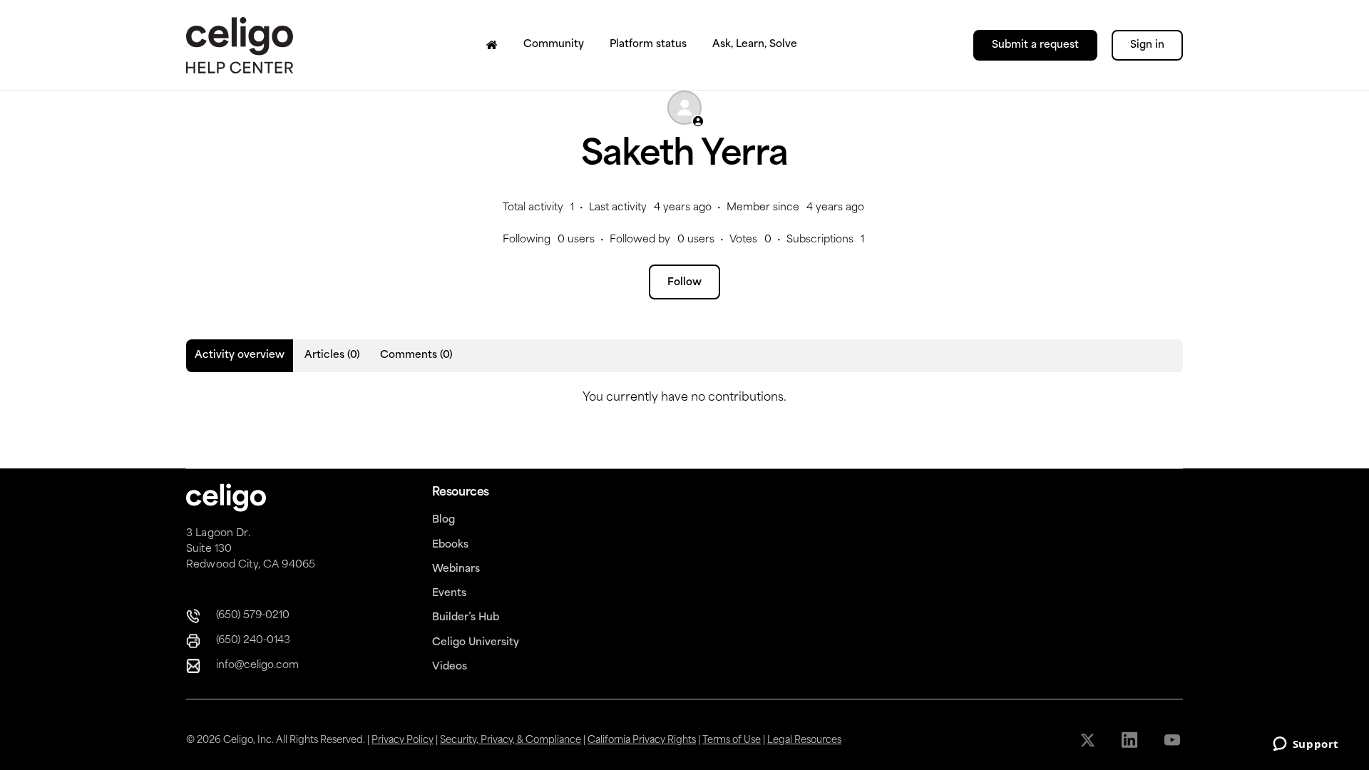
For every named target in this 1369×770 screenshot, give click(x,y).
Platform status (648, 44)
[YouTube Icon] (1173, 740)
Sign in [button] (1147, 45)
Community (553, 44)
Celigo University (475, 642)
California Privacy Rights (642, 740)
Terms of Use (731, 740)
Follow (684, 282)
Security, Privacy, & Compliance (510, 740)
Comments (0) (416, 355)
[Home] (492, 45)
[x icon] (1089, 740)
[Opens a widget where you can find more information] (1305, 745)
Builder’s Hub (465, 617)
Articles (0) (332, 355)
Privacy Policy (402, 740)
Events (449, 593)
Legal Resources (804, 740)
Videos (449, 667)
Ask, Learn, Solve (754, 44)
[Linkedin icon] (1131, 740)
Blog (443, 520)
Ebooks (450, 545)
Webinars (456, 569)
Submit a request (1035, 45)
